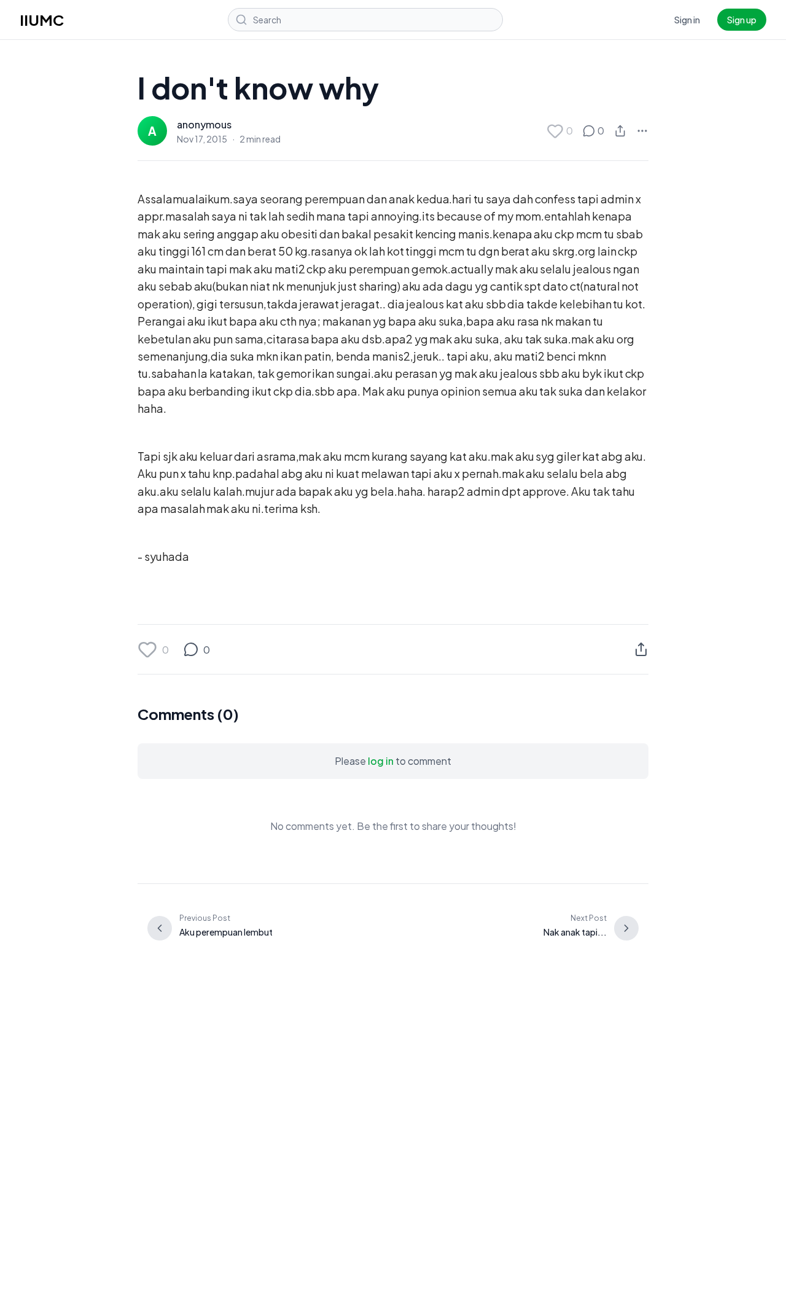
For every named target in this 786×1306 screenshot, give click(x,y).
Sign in (687, 19)
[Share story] (620, 131)
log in (381, 760)
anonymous (204, 124)
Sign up (742, 19)
